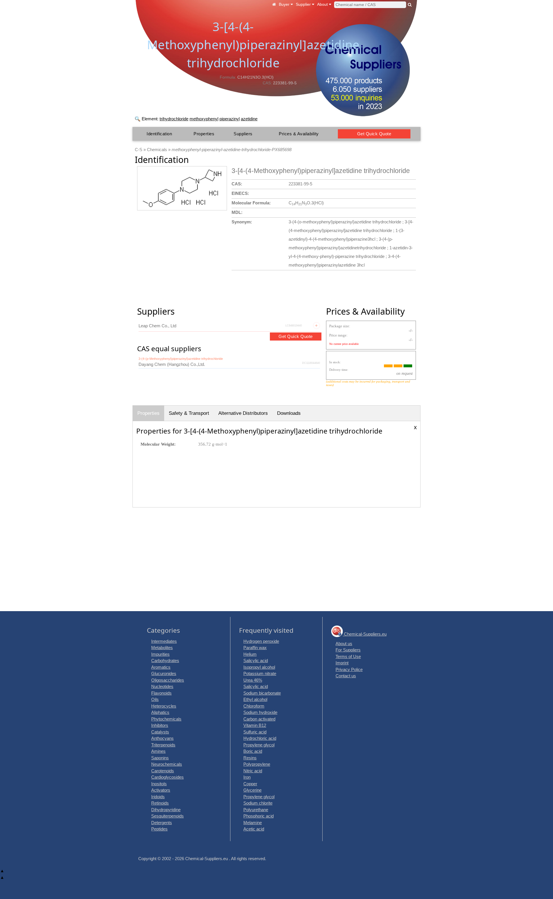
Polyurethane (255, 809)
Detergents (161, 822)
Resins (250, 757)
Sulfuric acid (254, 731)
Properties (204, 133)
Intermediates (164, 641)
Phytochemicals (166, 718)
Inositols (159, 783)
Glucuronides (163, 673)
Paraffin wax (255, 647)
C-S (138, 149)
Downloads (289, 413)
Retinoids (160, 803)
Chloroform (253, 706)
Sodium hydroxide (260, 712)
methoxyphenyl (204, 118)
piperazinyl (229, 118)
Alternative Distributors (243, 413)
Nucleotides (162, 686)
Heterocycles (163, 706)
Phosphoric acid (258, 816)
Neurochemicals (166, 764)
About (323, 4)
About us (344, 643)
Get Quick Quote (374, 133)
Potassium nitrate (259, 673)
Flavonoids (161, 693)
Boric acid (252, 751)
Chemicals (157, 149)
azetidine (249, 118)
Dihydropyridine (166, 809)
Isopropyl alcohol (259, 667)
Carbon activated (259, 718)
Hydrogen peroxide (261, 641)
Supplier (304, 4)
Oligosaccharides (167, 680)
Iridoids (158, 796)
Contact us (346, 675)
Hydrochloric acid (259, 738)
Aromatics (161, 667)
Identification (159, 133)
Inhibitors (159, 725)
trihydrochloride (174, 118)
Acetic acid (253, 828)
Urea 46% (252, 680)
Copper (250, 783)
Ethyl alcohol (255, 699)
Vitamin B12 (254, 725)
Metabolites (162, 647)
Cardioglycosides (167, 777)
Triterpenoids (163, 744)
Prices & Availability (299, 133)
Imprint (342, 662)
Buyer (285, 4)
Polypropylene (256, 764)
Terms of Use (348, 656)
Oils (155, 699)
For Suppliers (348, 649)
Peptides (159, 828)
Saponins (160, 757)
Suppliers (243, 133)
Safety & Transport (189, 413)
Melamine (252, 822)
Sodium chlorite (257, 803)
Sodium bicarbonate (262, 693)
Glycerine (252, 790)
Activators (160, 790)
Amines (158, 751)
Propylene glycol (258, 744)
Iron (247, 777)
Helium (250, 654)
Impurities (160, 654)
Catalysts (160, 731)
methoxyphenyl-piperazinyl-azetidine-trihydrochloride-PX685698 (231, 149)
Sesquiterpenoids (167, 816)
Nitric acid (252, 770)
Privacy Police (349, 669)
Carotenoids (162, 770)
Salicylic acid (255, 660)
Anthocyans (162, 738)
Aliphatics (160, 712)
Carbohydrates (165, 660)
